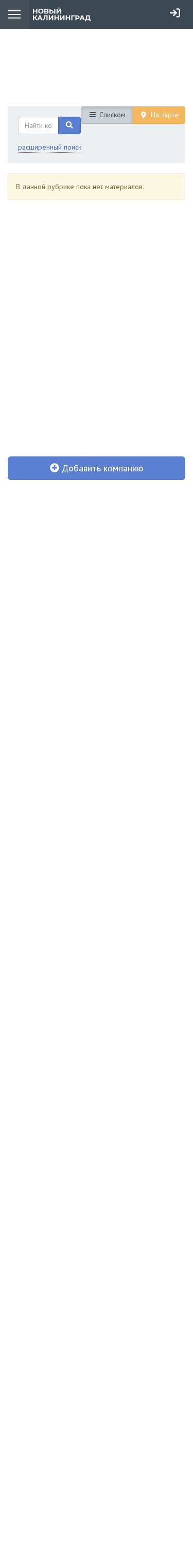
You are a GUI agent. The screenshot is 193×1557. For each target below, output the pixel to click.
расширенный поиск (49, 147)
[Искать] (69, 125)
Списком (111, 114)
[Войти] (175, 13)
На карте (164, 114)
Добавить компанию (101, 468)
